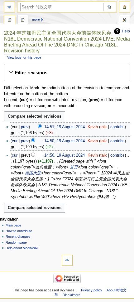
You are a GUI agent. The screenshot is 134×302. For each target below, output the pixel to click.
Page (9, 20)
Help (126, 31)
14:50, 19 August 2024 (64, 141)
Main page (13, 225)
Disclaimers (71, 295)
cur (14, 141)
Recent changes (18, 236)
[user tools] (124, 7)
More (36, 19)
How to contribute (19, 231)
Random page (16, 242)
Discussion (22, 20)
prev (25, 127)
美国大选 (32, 173)
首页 (73, 167)
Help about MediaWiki (22, 248)
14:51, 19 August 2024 (64, 127)
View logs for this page (24, 57)
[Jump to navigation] (9, 7)
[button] (67, 72)
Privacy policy (91, 290)
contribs (117, 127)
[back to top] (67, 260)
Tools (124, 20)
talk (103, 127)
